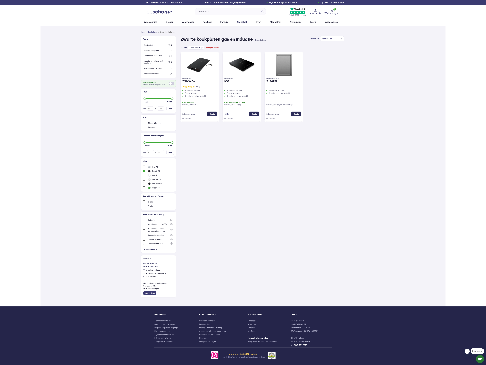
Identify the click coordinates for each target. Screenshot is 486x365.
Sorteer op (314, 39)
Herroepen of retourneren (209, 334)
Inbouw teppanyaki (151, 74)
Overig (312, 22)
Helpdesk (203, 338)
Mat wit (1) (156, 179)
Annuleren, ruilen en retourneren (212, 331)
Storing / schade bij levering (210, 328)
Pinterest (251, 328)
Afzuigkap (295, 22)
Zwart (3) (156, 171)
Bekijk (212, 114)
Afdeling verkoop (153, 270)
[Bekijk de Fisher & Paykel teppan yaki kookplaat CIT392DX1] (283, 66)
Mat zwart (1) (157, 183)
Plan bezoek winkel (334, 2)
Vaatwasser (188, 22)
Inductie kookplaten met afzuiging (153, 62)
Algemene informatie (162, 321)
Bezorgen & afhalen (207, 321)
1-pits (150, 206)
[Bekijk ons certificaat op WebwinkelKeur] (214, 355)
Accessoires (331, 22)
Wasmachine (150, 22)
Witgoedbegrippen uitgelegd (166, 328)
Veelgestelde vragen (207, 341)
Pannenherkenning (156, 235)
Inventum (152, 127)
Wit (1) (154, 175)
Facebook (252, 321)
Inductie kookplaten (151, 50)
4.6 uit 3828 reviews (297, 15)
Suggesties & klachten (163, 341)
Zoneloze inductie (155, 243)
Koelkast (207, 22)
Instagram (252, 324)
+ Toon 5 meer (149, 249)
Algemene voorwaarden (164, 334)
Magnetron (275, 22)
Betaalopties (204, 324)
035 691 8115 (300, 345)
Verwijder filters (212, 48)
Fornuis (224, 22)
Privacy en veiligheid (162, 338)
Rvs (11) (155, 167)
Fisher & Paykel (154, 123)
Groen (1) (156, 188)
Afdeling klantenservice (156, 273)
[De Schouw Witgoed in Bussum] (159, 11)
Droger (169, 22)
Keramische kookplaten (153, 56)
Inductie (151, 220)
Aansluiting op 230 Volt (158, 224)
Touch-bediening (155, 239)
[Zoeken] (262, 11)
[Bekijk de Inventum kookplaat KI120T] (241, 66)
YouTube (251, 331)
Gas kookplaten (150, 45)
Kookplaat (242, 22)
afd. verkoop (299, 338)
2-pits (150, 202)
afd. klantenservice (302, 341)
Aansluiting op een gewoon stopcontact (156, 229)
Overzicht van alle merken (165, 324)
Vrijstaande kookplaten (153, 68)
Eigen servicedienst (162, 331)
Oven (258, 22)
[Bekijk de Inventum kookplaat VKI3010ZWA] (199, 66)
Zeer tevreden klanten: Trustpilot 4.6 (163, 2)
